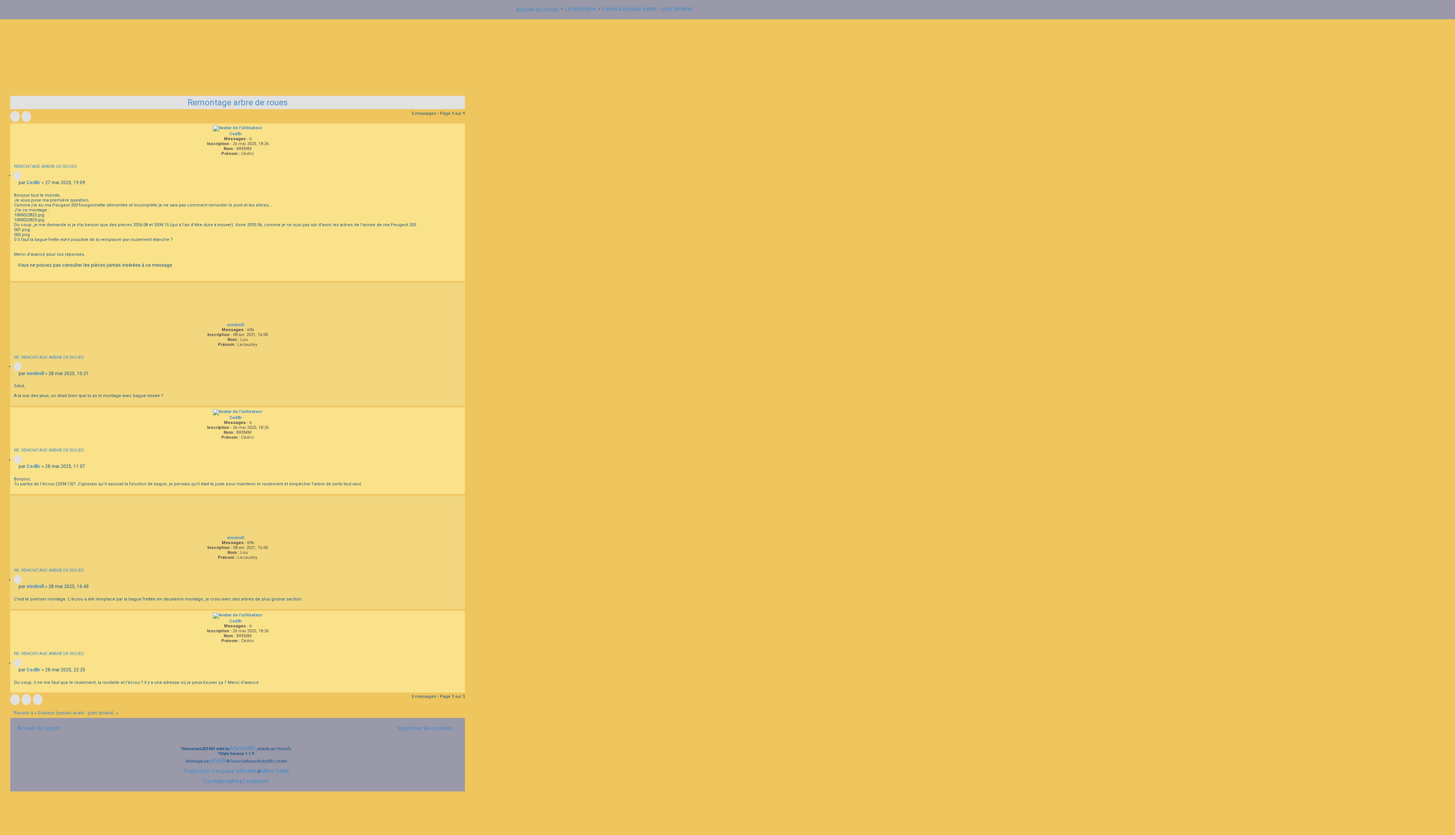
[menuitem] (421, 728)
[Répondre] (15, 116)
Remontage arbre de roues (238, 102)
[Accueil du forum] (727, 54)
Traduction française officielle (220, 771)
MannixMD (243, 748)
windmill (235, 324)
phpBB (219, 760)
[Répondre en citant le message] (17, 175)
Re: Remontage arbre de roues (49, 357)
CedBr (235, 133)
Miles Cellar (275, 771)
